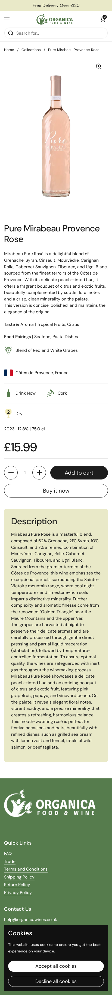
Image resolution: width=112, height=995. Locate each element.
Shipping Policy (19, 877)
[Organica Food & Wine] (54, 19)
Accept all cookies (56, 966)
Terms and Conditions (26, 869)
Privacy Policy (18, 892)
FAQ (8, 853)
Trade (9, 861)
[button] (102, 19)
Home (9, 49)
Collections (31, 49)
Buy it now (56, 490)
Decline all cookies (56, 981)
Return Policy (17, 884)
